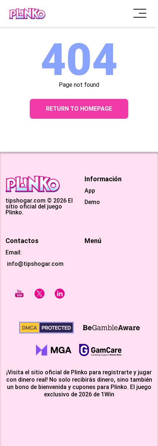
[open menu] (139, 13)
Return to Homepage (79, 108)
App (90, 191)
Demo (92, 202)
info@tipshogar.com (35, 263)
